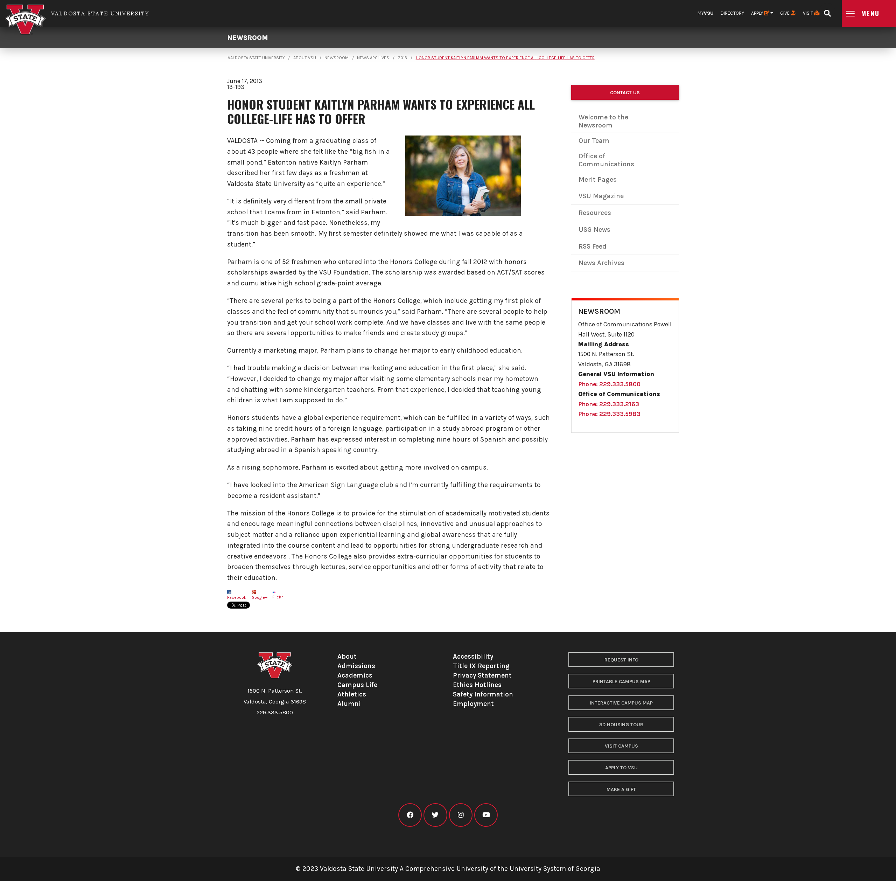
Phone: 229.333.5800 (609, 384)
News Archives (373, 57)
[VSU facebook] (410, 815)
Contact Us (625, 93)
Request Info (621, 660)
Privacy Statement (482, 675)
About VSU (304, 57)
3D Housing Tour (621, 725)
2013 (402, 57)
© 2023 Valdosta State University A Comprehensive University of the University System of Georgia (448, 869)
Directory (732, 13)
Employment (473, 703)
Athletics (351, 694)
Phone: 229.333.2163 (608, 404)
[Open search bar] (827, 11)
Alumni (349, 703)
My (706, 13)
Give (785, 13)
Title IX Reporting (481, 666)
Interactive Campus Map (621, 703)
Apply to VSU (621, 768)
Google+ (259, 597)
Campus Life (357, 684)
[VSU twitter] (435, 815)
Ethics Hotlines (477, 684)
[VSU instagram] (460, 815)
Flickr (277, 597)
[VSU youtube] (486, 815)
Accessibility (473, 656)
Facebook (236, 597)
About (347, 656)
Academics (354, 675)
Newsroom (247, 38)
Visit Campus (621, 746)
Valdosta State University (256, 57)
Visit (808, 13)
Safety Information (483, 694)
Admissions (356, 666)
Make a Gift (621, 789)
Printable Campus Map (621, 682)
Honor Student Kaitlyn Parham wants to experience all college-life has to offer (505, 57)
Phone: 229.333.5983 (609, 413)
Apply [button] (757, 13)
